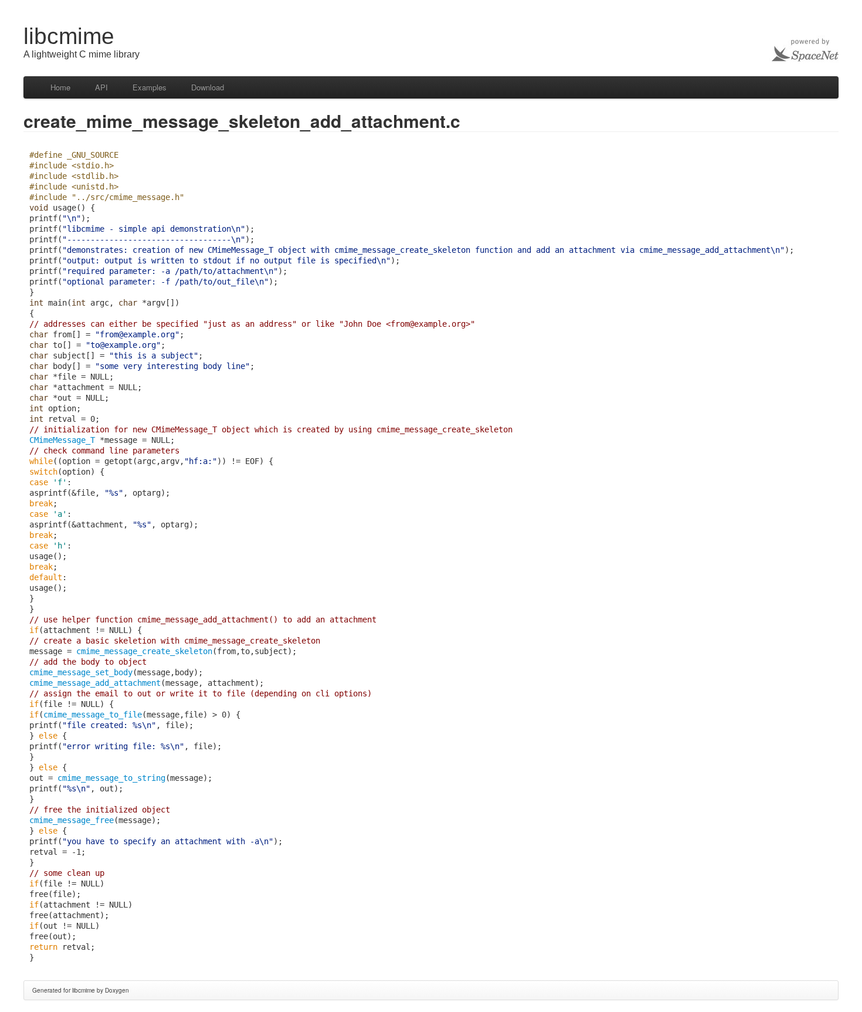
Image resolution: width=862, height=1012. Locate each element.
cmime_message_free (71, 820)
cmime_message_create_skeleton (144, 651)
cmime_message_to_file (92, 714)
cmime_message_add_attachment (95, 683)
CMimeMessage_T (62, 440)
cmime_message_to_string (111, 778)
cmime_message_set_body (81, 672)
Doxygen (117, 990)
